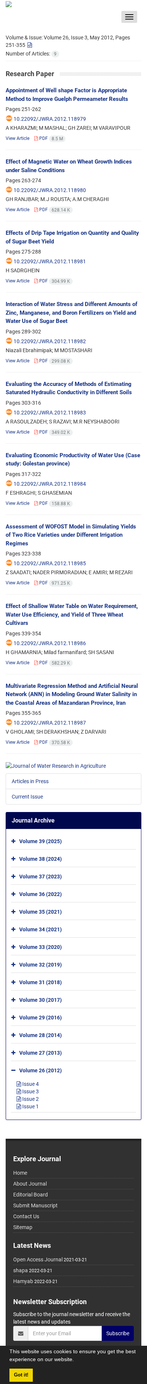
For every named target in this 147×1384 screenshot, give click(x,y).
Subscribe (117, 1333)
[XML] (29, 45)
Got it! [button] (21, 1375)
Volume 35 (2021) (40, 911)
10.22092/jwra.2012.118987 (50, 723)
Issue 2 (30, 1099)
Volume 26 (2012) (40, 1070)
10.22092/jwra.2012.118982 (50, 341)
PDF (50, 138)
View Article (17, 138)
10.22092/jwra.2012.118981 (50, 261)
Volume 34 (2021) (40, 929)
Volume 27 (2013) (40, 1052)
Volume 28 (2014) (40, 1035)
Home (20, 1173)
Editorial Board (30, 1195)
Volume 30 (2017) (40, 1000)
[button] (76, 1360)
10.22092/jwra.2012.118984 (50, 484)
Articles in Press (30, 781)
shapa (20, 1270)
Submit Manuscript (35, 1205)
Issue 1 (30, 1106)
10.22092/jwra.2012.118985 (50, 563)
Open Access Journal (38, 1259)
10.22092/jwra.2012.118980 (50, 190)
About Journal (30, 1184)
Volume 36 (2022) (40, 894)
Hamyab (23, 1281)
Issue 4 (30, 1084)
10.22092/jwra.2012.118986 (50, 643)
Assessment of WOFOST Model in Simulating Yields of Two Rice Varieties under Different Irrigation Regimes (71, 535)
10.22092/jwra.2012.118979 (50, 119)
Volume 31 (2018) (40, 982)
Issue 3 (30, 1091)
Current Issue (27, 797)
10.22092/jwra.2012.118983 (50, 413)
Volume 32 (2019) (40, 964)
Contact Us (26, 1216)
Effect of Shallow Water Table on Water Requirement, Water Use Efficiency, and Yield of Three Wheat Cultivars (72, 614)
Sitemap (22, 1227)
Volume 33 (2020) (40, 947)
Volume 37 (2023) (40, 876)
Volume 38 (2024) (40, 859)
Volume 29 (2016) (40, 1017)
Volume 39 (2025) (40, 841)
